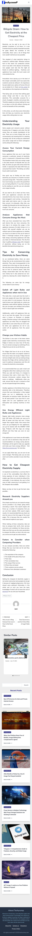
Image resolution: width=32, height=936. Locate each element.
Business (16, 25)
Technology (7, 695)
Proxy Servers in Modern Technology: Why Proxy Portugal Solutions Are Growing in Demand (15, 812)
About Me (8, 926)
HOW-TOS (6, 882)
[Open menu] (28, 2)
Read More (8, 704)
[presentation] (16, 647)
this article (24, 87)
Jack (12, 40)
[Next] (26, 656)
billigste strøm (16, 242)
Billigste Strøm (7, 595)
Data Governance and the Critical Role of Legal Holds (24, 620)
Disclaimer (23, 926)
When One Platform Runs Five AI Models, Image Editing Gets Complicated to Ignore (14, 737)
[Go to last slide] (6, 656)
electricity (5, 591)
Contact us (16, 926)
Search (26, 685)
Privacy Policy (16, 929)
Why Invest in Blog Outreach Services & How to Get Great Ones (8, 621)
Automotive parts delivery (15, 658)
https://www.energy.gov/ (9, 448)
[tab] (14, 675)
